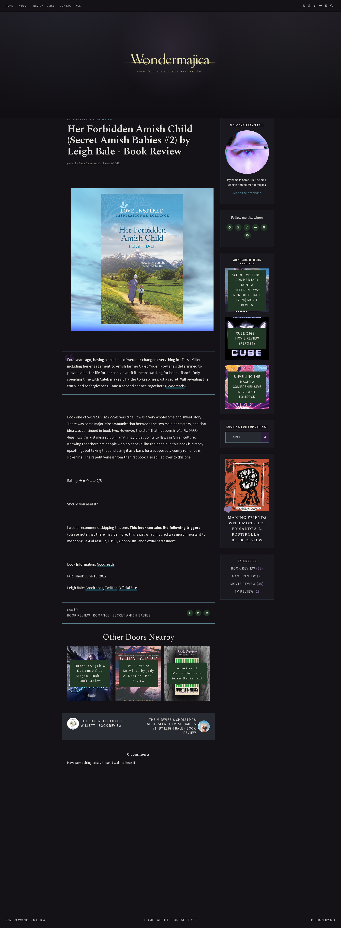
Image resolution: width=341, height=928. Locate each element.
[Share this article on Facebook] (190, 613)
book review (78, 615)
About (23, 6)
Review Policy (44, 6)
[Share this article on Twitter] (198, 613)
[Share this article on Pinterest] (206, 613)
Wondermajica (31, 920)
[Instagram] (238, 227)
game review (246, 576)
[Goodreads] (264, 227)
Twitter (111, 588)
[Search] (265, 437)
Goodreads (175, 386)
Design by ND (323, 920)
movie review (246, 584)
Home (10, 6)
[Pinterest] (229, 227)
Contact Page (70, 6)
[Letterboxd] (255, 227)
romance (101, 615)
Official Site (128, 588)
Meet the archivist (247, 193)
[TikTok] (247, 227)
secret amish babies (131, 615)
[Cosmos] (247, 235)
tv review (246, 591)
